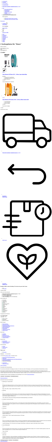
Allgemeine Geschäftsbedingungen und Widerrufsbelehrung (12, 359)
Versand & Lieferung (5, 324)
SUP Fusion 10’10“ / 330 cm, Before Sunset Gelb (15, 99)
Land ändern (8, 353)
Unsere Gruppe (4, 347)
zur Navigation (4, 1)
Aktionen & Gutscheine (6, 329)
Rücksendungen (7, 10)
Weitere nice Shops (5, 363)
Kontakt (5, 12)
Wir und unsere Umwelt (6, 341)
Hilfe (3, 8)
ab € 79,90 (11, 6)
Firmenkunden (4, 328)
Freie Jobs (4, 348)
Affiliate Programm (5, 342)
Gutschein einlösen (5, 337)
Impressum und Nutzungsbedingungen (8, 357)
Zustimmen (2, 376)
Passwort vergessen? (5, 335)
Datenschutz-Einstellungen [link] (6, 361)
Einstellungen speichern (4, 440)
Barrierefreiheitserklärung (6, 360)
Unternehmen (4, 362)
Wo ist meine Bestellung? (8, 9)
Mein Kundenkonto (5, 327)
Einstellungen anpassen (14, 376)
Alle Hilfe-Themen (7, 13)
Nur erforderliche (7, 376)
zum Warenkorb (5, 3)
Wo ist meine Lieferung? (6, 336)
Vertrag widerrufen (3, 365)
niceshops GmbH (8, 355)
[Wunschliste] (3, 29)
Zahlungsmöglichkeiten (6, 326)
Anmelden (4, 333)
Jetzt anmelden (4, 24)
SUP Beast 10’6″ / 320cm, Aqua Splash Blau (14, 74)
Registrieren (4, 334)
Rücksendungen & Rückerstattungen (8, 325)
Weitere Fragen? (5, 330)
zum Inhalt (4, 2)
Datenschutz (4, 358)
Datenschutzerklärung (30, 374)
